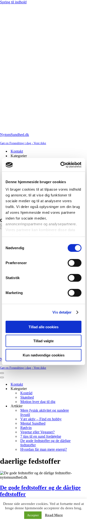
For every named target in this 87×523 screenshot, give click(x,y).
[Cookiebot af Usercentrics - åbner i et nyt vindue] (61, 165)
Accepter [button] (33, 515)
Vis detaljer (62, 312)
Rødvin (26, 428)
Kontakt (17, 151)
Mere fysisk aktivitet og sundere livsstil (44, 412)
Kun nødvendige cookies (44, 355)
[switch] (74, 263)
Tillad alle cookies (43, 327)
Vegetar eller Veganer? (37, 432)
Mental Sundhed (32, 423)
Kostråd (26, 393)
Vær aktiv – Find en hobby (41, 419)
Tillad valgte (43, 341)
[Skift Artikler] (84, 406)
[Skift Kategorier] (84, 389)
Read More (54, 515)
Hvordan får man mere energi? (43, 449)
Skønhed (27, 397)
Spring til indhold (13, 2)
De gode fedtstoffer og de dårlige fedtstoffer (45, 443)
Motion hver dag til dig (37, 402)
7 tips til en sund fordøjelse (40, 436)
